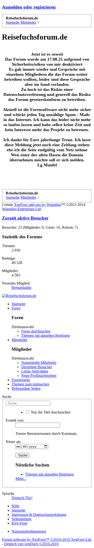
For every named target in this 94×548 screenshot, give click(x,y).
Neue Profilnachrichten (38, 375)
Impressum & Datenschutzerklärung (39, 515)
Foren (16, 308)
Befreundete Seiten (26, 388)
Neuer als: (13, 442)
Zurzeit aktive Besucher (25, 218)
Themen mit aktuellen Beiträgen (45, 335)
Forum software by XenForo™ (47, 539)
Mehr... (20, 479)
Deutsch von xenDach (31, 544)
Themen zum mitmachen (30, 384)
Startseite (18, 304)
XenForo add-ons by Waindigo (37, 205)
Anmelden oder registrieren (29, 7)
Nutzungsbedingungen (29, 531)
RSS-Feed (19, 523)
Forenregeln (21, 380)
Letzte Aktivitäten (34, 371)
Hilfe (15, 506)
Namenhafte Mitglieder (38, 363)
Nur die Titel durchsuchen (50, 412)
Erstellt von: (15, 420)
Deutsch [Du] (22, 498)
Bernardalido (21, 288)
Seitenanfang (21, 519)
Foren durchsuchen (35, 331)
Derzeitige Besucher (36, 367)
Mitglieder (19, 340)
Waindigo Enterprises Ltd (21, 209)
